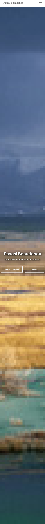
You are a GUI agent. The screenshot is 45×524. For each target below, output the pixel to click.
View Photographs (12, 269)
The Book (34, 269)
